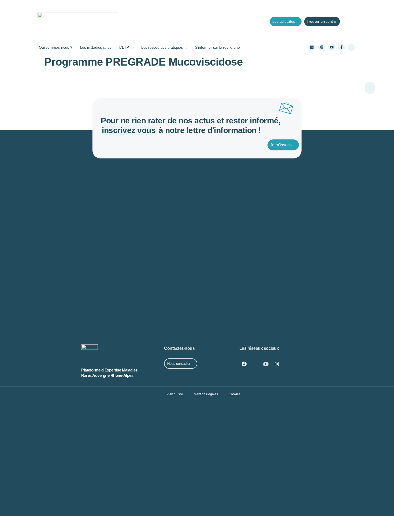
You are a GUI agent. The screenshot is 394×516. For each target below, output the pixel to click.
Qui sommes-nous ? (55, 47)
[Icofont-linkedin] (255, 364)
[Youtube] (331, 47)
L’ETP (124, 47)
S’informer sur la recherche (217, 47)
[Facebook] (244, 364)
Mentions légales (206, 394)
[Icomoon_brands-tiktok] (351, 47)
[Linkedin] (311, 47)
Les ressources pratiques (162, 47)
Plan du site (174, 394)
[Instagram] (321, 47)
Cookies (234, 394)
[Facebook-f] (341, 47)
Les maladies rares (95, 47)
